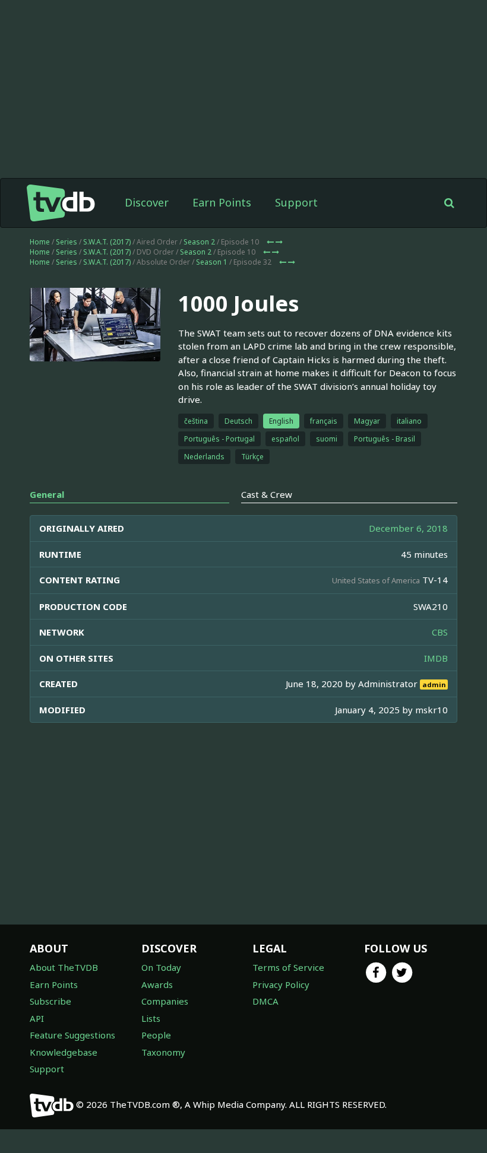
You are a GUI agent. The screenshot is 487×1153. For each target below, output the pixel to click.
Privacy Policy (280, 984)
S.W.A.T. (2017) (107, 242)
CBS (440, 632)
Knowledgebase (63, 1052)
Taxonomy (163, 1052)
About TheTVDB (64, 967)
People (156, 1035)
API (37, 1018)
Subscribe (50, 1001)
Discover (147, 202)
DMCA (265, 1001)
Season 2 (199, 242)
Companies (164, 1001)
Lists (150, 1018)
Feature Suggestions (72, 1035)
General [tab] (47, 494)
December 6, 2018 (408, 528)
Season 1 (211, 262)
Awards (157, 984)
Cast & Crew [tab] (266, 494)
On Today (161, 967)
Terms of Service (288, 967)
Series (66, 242)
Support (296, 202)
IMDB (436, 658)
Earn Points (221, 202)
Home (40, 242)
